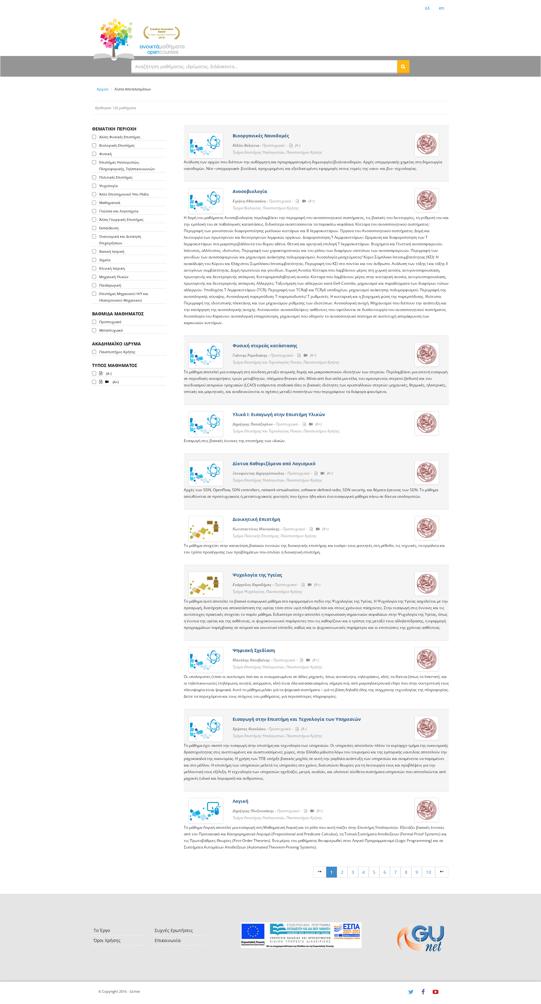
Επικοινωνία (168, 940)
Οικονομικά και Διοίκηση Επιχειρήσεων (120, 239)
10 (428, 872)
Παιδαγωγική (110, 285)
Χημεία (105, 259)
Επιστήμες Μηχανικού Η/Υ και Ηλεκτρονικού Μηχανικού (123, 297)
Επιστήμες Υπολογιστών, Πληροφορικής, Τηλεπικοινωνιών (127, 165)
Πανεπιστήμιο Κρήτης (117, 351)
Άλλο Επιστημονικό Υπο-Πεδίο (124, 194)
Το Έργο (102, 930)
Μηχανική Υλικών (113, 276)
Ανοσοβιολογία (250, 191)
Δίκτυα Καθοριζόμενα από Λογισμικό (274, 463)
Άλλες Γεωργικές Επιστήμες (121, 219)
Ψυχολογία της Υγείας (257, 575)
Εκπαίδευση (109, 228)
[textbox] (264, 66)
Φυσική (105, 153)
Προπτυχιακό (110, 321)
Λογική (240, 801)
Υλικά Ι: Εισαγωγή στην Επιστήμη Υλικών (279, 414)
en (441, 8)
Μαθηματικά (109, 202)
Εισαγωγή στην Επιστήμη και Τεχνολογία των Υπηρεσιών (297, 719)
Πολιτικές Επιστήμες (115, 177)
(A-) (108, 373)
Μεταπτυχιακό (111, 330)
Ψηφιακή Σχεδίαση (254, 650)
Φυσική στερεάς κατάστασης (265, 346)
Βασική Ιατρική (111, 251)
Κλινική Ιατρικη (112, 268)
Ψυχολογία (108, 185)
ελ (427, 8)
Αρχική (102, 89)
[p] (441, 872)
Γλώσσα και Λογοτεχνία (118, 211)
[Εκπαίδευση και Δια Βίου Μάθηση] (301, 935)
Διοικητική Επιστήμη (256, 519)
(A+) (115, 382)
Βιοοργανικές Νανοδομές (261, 136)
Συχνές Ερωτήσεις (174, 930)
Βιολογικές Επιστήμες (117, 145)
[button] (403, 66)
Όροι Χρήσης (107, 940)
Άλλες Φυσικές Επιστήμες (119, 137)
